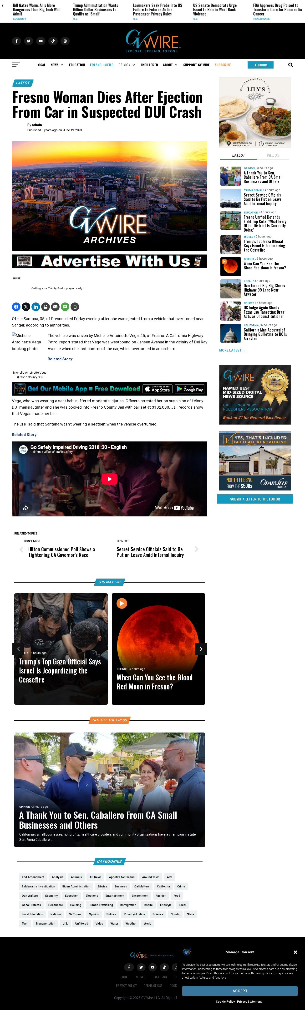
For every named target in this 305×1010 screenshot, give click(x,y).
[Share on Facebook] (16, 306)
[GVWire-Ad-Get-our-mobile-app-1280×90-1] (109, 394)
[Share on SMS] (65, 306)
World (248, 236)
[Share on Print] (45, 306)
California (251, 325)
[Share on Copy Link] (75, 306)
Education (251, 212)
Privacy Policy (126, 985)
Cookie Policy (225, 1001)
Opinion (24, 806)
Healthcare (246, 18)
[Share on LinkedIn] (35, 306)
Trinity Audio (56, 288)
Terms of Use (153, 985)
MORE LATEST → (232, 350)
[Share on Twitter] (26, 306)
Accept (240, 991)
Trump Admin (253, 190)
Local (248, 281)
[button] (295, 952)
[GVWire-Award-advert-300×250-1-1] (255, 423)
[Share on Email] (55, 306)
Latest (22, 83)
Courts (249, 303)
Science (122, 669)
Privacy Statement (249, 1001)
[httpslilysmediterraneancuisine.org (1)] (255, 147)
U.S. (60, 18)
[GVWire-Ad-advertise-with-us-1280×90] (109, 267)
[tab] (238, 156)
